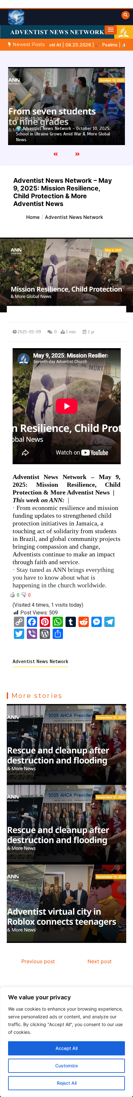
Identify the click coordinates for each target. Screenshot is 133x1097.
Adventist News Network (40, 661)
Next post (99, 961)
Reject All (67, 1083)
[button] (111, 29)
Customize (66, 1065)
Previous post (38, 961)
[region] (66, 1042)
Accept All (66, 1048)
